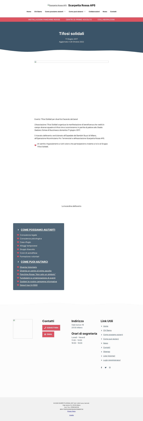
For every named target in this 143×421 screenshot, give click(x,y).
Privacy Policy (71, 411)
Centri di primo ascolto (79, 20)
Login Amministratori (112, 360)
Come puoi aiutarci (76, 12)
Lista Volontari (109, 356)
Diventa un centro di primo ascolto (36, 271)
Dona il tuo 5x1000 (29, 285)
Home (29, 12)
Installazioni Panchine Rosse (44, 20)
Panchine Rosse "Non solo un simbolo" (38, 274)
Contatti (113, 12)
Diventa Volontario (28, 267)
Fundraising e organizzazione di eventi (37, 278)
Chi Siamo (38, 12)
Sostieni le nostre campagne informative (38, 281)
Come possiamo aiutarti (54, 12)
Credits (71, 415)
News (105, 12)
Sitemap (106, 352)
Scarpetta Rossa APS (81, 5)
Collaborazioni (94, 12)
